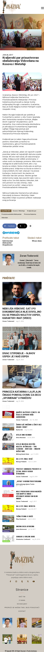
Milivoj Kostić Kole (22, 454)
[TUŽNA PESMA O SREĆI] (8, 518)
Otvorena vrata (7, 473)
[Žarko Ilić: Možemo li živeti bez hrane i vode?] (8, 426)
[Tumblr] (22, 581)
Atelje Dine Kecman (23, 434)
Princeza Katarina (30, 214)
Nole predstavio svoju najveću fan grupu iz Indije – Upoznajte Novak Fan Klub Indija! (28, 495)
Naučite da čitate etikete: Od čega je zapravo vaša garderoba (28, 414)
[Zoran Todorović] (9, 262)
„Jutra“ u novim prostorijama (28, 481)
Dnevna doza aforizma (25, 526)
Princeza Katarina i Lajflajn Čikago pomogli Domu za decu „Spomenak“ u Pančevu (21, 394)
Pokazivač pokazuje (6, 495)
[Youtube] (33, 581)
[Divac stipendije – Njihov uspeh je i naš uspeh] (22, 338)
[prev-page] (4, 407)
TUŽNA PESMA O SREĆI (24, 516)
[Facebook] (10, 581)
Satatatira (6, 531)
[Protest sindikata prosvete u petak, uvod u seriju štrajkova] (8, 471)
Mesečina (6, 541)
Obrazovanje (7, 387)
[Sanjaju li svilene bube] (8, 538)
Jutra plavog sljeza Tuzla (25, 484)
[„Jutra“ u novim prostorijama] (8, 483)
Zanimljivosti (7, 417)
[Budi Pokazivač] (7, 639)
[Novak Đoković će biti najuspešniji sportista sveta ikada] (7, 623)
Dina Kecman (21, 437)
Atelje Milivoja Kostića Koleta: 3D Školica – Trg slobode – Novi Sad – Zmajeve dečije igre (28, 447)
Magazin (6, 349)
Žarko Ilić (19, 430)
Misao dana (37, 241)
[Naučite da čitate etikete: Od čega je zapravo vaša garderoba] (8, 414)
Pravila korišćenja (32, 651)
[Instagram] (16, 581)
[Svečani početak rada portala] (22, 639)
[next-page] (7, 407)
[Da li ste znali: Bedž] (8, 461)
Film (4, 304)
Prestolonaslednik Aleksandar (12, 214)
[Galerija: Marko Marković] (37, 639)
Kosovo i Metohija (19, 211)
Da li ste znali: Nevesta (25, 506)
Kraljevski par (31, 211)
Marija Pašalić (21, 461)
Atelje (5, 439)
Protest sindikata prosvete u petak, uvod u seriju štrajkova (28, 471)
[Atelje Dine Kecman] (8, 437)
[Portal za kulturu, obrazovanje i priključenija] (11, 7)
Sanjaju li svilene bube (25, 536)
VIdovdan (5, 217)
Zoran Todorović (29, 255)
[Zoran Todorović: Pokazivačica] (37, 623)
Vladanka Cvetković (23, 539)
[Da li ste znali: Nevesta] (8, 508)
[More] (30, 226)
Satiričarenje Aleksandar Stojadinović (7, 243)
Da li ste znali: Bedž (24, 459)
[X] (28, 581)
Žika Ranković (21, 519)
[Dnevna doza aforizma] (8, 528)
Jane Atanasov (21, 529)
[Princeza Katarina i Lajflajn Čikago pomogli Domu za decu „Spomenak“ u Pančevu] (22, 376)
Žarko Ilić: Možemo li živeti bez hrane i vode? (29, 425)
